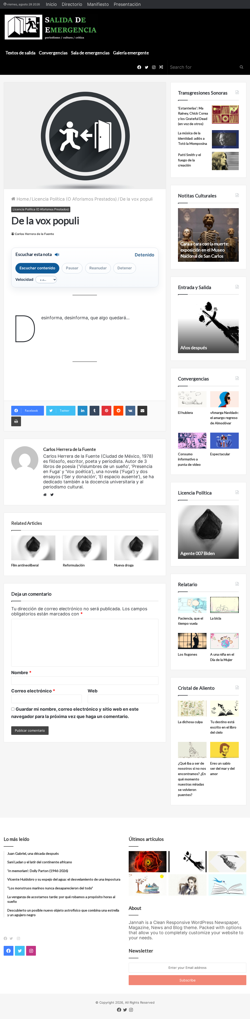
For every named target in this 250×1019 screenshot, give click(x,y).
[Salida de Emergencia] (51, 27)
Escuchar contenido (37, 268)
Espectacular (220, 454)
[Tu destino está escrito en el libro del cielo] (224, 708)
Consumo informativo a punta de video (189, 459)
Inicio (51, 4)
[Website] (46, 495)
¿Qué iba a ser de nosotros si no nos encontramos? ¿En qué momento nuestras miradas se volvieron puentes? (192, 779)
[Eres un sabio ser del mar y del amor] (224, 750)
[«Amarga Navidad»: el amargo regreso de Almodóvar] (224, 399)
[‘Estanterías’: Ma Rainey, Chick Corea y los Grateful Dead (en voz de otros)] (225, 114)
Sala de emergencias (90, 52)
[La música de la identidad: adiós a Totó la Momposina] (225, 139)
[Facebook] (7, 938)
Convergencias (53, 52)
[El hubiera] (192, 399)
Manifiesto (98, 4)
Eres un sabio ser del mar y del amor (222, 768)
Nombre (21, 672)
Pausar (72, 268)
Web (92, 690)
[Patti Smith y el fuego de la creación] (225, 161)
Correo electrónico (33, 690)
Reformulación (74, 565)
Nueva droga (124, 565)
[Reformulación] (85, 547)
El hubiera (185, 412)
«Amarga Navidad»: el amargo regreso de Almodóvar (224, 417)
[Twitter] (12, 938)
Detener (124, 268)
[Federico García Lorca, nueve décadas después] (187, 885)
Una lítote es (192, 347)
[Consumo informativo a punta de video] (192, 441)
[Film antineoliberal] (33, 547)
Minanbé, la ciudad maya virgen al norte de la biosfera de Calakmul (207, 250)
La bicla (215, 618)
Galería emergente (131, 52)
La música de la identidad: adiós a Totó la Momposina (192, 138)
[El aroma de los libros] (148, 885)
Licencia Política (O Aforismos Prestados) (74, 199)
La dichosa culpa (190, 722)
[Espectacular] (224, 441)
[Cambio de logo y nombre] (227, 862)
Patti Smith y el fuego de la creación (189, 160)
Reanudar (98, 268)
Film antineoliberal (25, 565)
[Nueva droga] (136, 547)
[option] (208, 235)
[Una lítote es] (187, 862)
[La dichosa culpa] (192, 708)
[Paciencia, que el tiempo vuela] (192, 605)
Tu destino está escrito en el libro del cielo (223, 727)
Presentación (127, 4)
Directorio (72, 4)
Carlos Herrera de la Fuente (34, 234)
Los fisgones (187, 654)
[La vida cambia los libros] (227, 885)
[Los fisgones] (192, 641)
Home (22, 199)
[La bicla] (224, 605)
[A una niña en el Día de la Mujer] (224, 641)
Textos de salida (20, 52)
